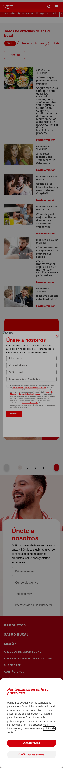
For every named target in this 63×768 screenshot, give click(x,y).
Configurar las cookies (32, 754)
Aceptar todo (31, 743)
